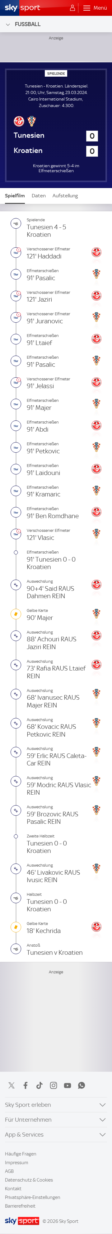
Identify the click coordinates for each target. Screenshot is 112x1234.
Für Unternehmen (28, 1119)
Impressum (16, 1162)
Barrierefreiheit (20, 1206)
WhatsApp (81, 1085)
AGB (9, 1171)
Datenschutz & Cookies (29, 1180)
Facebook (25, 1085)
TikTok (39, 1085)
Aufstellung (65, 196)
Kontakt (13, 1188)
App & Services (24, 1134)
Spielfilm (15, 196)
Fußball (28, 24)
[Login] (72, 8)
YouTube (67, 1085)
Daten (39, 196)
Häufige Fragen (20, 1154)
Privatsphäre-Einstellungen (32, 1197)
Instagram (53, 1085)
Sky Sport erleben (28, 1104)
